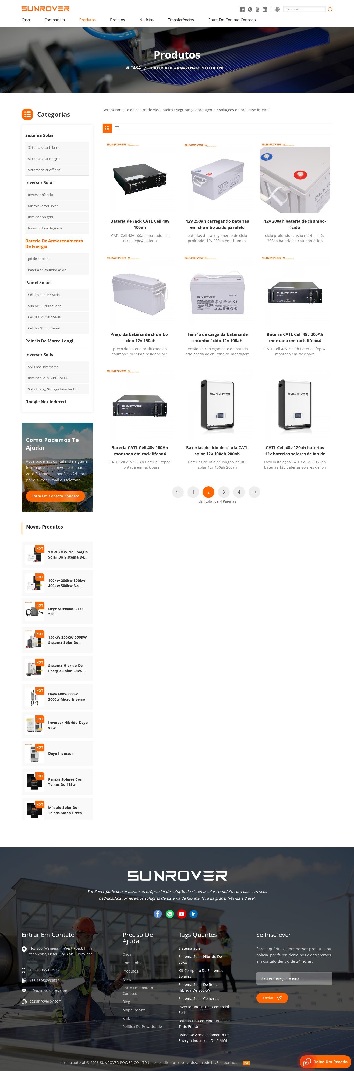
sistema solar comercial (200, 998)
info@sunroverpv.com (48, 990)
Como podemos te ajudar (52, 443)
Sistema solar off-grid (44, 169)
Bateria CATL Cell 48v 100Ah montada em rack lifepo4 (139, 451)
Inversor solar (39, 182)
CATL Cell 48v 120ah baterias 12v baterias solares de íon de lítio (295, 451)
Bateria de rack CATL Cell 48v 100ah (139, 224)
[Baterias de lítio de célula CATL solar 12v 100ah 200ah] (217, 404)
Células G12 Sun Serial (44, 317)
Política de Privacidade (142, 1026)
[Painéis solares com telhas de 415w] (34, 781)
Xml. (126, 1018)
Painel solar (37, 282)
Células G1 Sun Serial (44, 328)
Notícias (146, 19)
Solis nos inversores (43, 366)
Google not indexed (45, 402)
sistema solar (190, 948)
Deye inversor (60, 753)
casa (26, 19)
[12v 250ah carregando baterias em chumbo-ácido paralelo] (217, 177)
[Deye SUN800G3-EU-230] (34, 611)
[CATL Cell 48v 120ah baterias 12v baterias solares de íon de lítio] (295, 404)
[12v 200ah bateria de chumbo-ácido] (295, 177)
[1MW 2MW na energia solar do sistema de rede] (34, 554)
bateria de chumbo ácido (47, 269)
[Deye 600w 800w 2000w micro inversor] (34, 696)
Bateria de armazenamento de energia (54, 243)
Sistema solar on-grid (44, 158)
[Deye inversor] (34, 753)
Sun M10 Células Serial (45, 306)
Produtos (130, 971)
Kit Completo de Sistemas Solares (201, 973)
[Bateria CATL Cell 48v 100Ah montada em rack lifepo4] (139, 404)
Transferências (181, 19)
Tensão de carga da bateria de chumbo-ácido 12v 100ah (217, 337)
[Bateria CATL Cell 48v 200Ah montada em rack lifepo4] (295, 290)
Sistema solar (39, 135)
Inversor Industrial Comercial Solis (204, 1009)
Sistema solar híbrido (44, 147)
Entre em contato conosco (232, 19)
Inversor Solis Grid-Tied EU (48, 378)
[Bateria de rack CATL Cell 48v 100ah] (139, 177)
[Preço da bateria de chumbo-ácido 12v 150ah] (139, 290)
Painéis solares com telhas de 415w (66, 782)
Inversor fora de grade (45, 228)
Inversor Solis (39, 354)
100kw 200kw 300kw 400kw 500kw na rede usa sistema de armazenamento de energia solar (67, 583)
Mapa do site (134, 1009)
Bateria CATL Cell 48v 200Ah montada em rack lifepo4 (295, 337)
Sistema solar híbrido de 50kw (200, 959)
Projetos (117, 19)
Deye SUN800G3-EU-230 (66, 611)
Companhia (54, 19)
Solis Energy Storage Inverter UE (52, 389)
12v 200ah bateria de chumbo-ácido (295, 224)
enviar (268, 997)
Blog (126, 1001)
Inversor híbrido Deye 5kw (68, 725)
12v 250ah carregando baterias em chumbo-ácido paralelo (217, 224)
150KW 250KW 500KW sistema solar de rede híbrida (67, 640)
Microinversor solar (43, 205)
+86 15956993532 (44, 970)
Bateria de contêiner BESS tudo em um (201, 1023)
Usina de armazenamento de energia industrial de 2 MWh (204, 1037)
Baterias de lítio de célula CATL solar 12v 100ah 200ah (217, 451)
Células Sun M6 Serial (44, 294)
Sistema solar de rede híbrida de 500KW (198, 987)
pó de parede (38, 258)
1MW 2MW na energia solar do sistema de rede (68, 554)
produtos (87, 19)
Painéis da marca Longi (49, 341)
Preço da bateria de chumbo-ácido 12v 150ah (139, 337)
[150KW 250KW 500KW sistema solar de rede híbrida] (34, 639)
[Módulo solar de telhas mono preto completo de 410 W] (34, 809)
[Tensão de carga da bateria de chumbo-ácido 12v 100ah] (217, 290)
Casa (127, 954)
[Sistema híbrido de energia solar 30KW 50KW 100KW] (34, 667)
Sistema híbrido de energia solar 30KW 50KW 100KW (65, 668)
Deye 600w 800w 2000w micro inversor (67, 697)
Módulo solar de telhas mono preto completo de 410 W (65, 810)
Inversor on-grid (40, 217)
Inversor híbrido (40, 194)
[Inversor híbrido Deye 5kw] (34, 724)
